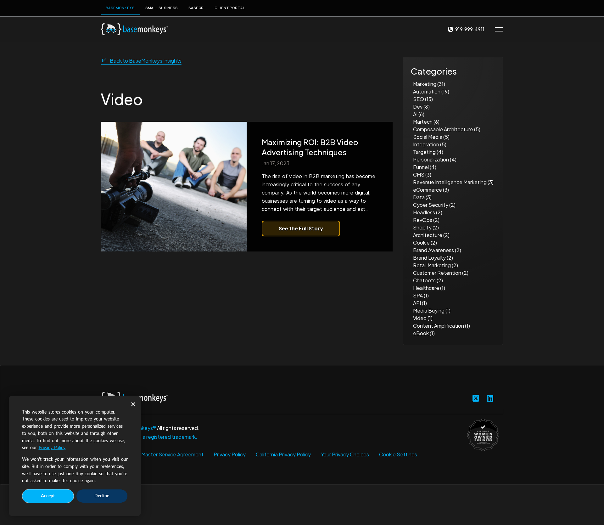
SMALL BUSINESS (161, 7)
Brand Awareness (437, 250)
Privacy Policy (52, 448)
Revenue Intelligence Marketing (453, 182)
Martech (426, 121)
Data (422, 197)
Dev (421, 106)
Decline (101, 496)
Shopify (426, 227)
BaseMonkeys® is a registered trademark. (149, 436)
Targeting (428, 152)
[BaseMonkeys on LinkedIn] (490, 398)
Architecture (431, 235)
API (420, 303)
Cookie (425, 242)
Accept (48, 496)
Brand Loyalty (433, 257)
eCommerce (431, 189)
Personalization (434, 159)
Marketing (429, 84)
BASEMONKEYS (120, 7)
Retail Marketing (435, 265)
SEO (423, 99)
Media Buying (431, 310)
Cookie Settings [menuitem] (398, 454)
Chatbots (428, 280)
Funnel (424, 167)
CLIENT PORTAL (230, 7)
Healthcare (429, 288)
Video (423, 318)
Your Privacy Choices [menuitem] (345, 454)
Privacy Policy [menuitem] (230, 454)
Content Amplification (441, 325)
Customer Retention (440, 272)
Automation (431, 91)
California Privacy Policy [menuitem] (283, 454)
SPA (421, 295)
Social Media (431, 136)
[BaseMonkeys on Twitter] (476, 398)
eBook (424, 333)
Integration (429, 144)
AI (418, 114)
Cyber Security (434, 204)
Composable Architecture (446, 129)
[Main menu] (498, 29)
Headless (427, 212)
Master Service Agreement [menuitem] (172, 454)
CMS (422, 174)
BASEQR (196, 7)
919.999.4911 (469, 29)
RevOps (426, 220)
